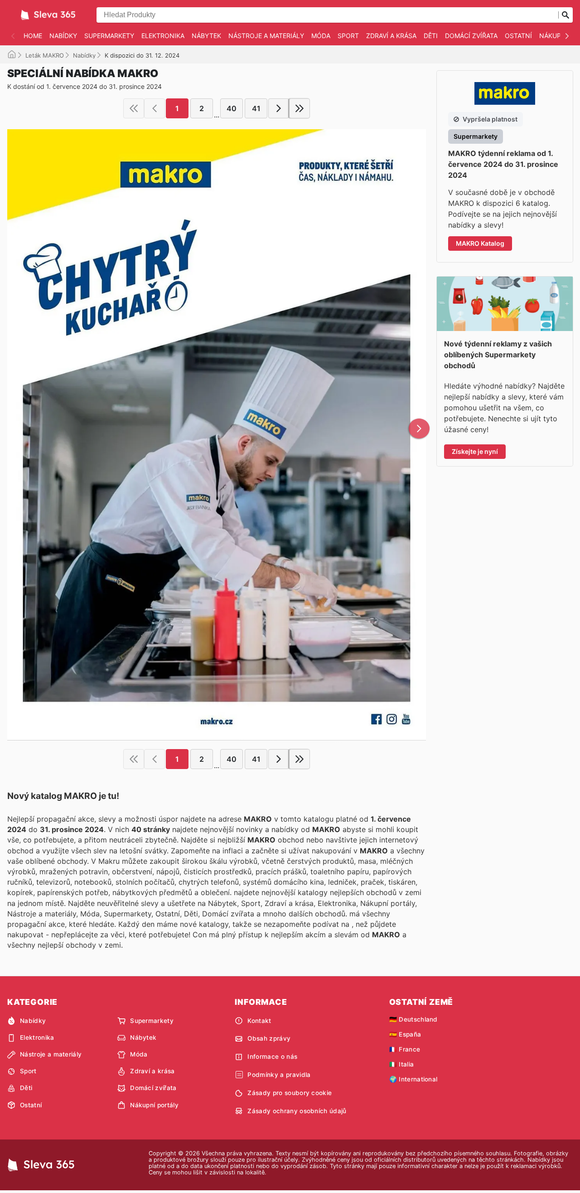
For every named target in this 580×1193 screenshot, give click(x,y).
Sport (348, 35)
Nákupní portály (154, 1105)
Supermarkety (109, 35)
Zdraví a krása (391, 35)
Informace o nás (272, 1056)
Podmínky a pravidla (278, 1074)
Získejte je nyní (475, 451)
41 (256, 108)
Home (33, 35)
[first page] (133, 108)
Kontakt (259, 1020)
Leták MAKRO (44, 55)
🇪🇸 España (405, 1034)
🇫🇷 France (404, 1049)
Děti (431, 35)
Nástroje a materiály (266, 35)
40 (232, 108)
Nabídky (63, 35)
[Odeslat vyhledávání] (565, 15)
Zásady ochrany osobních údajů (296, 1111)
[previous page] (154, 108)
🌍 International (413, 1079)
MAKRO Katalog (480, 243)
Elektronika (162, 35)
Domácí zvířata (471, 35)
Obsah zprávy (268, 1038)
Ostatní (518, 35)
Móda (320, 35)
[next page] (278, 108)
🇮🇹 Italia (401, 1064)
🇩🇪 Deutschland (413, 1019)
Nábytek (206, 35)
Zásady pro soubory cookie (289, 1092)
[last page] (299, 108)
